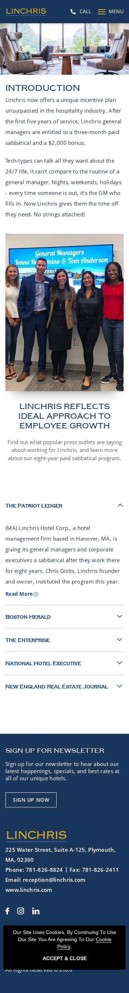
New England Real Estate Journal (56, 686)
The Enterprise (27, 640)
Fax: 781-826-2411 (94, 869)
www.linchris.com (28, 889)
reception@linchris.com (54, 879)
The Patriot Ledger (33, 505)
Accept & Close (65, 958)
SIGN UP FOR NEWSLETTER (54, 750)
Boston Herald (28, 617)
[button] (31, 799)
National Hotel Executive (43, 663)
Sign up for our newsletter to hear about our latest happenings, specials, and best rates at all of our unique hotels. (62, 771)
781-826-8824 (44, 869)
